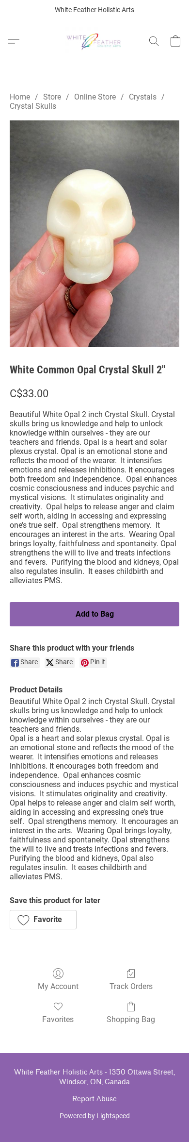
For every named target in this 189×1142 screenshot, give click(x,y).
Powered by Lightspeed (95, 1116)
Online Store (95, 96)
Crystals (143, 96)
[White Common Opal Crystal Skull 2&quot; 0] (94, 233)
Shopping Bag (131, 1019)
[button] (95, 41)
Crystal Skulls (33, 106)
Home (20, 96)
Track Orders (131, 986)
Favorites (58, 1019)
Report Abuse (94, 1099)
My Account (58, 986)
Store (52, 96)
